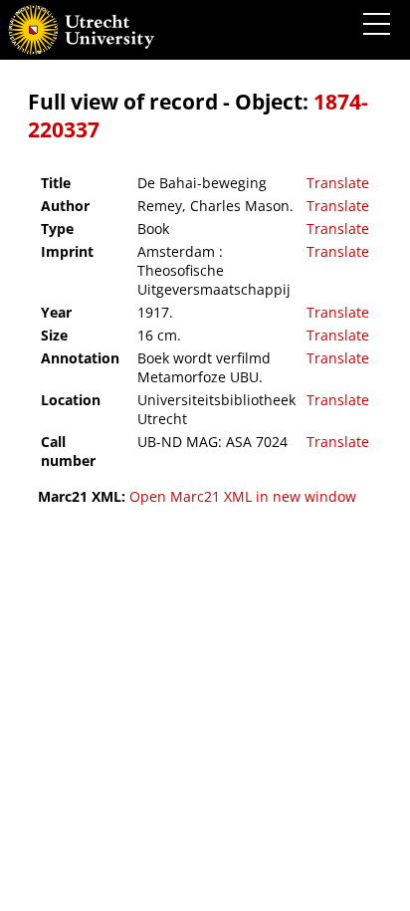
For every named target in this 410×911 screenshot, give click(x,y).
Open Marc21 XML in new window (242, 496)
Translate (338, 182)
